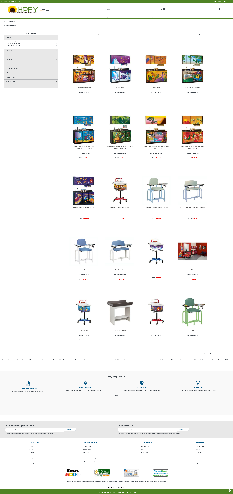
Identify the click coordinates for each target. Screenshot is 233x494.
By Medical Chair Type (11, 59)
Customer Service (90, 442)
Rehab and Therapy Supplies (15, 43)
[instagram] (114, 487)
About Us (31, 446)
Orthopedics (107, 17)
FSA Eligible (198, 455)
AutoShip (143, 461)
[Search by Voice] (161, 9)
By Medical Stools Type (11, 50)
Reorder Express (87, 449)
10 (207, 34)
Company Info (34, 442)
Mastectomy (139, 17)
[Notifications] (219, 9)
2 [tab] (116, 395)
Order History (86, 452)
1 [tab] (115, 395)
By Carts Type (9, 55)
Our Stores (31, 452)
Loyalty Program (145, 452)
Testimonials (32, 455)
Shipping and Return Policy (89, 458)
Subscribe (69, 429)
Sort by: (176, 40)
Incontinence (131, 17)
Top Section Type (10, 77)
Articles (198, 449)
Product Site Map (33, 464)
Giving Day (143, 449)
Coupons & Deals (200, 446)
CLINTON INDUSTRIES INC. (10, 25)
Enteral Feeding (116, 17)
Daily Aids (124, 17)
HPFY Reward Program (146, 446)
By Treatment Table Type (12, 73)
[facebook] (111, 487)
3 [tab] (117, 395)
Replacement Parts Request (90, 461)
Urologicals (86, 17)
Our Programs (146, 442)
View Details (92, 100)
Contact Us (204, 9)
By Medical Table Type (11, 64)
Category (8, 37)
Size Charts (199, 458)
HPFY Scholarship (145, 455)
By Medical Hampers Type (12, 68)
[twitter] (108, 487)
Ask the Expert (199, 464)
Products (72, 34)
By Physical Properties (11, 81)
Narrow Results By (31, 33)
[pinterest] (124, 487)
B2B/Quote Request (87, 464)
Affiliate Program (145, 458)
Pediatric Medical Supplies (14, 45)
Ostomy (93, 17)
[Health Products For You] (22, 9)
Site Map (31, 458)
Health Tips (199, 452)
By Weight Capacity (11, 86)
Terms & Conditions (87, 455)
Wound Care (79, 17)
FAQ (197, 461)
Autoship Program (198, 387)
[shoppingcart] (222, 9)
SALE (156, 17)
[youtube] (121, 487)
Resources (200, 442)
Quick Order (76, 100)
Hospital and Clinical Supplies (15, 42)
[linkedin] (118, 487)
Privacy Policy (32, 461)
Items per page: (93, 34)
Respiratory (99, 17)
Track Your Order (87, 446)
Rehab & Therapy (149, 17)
